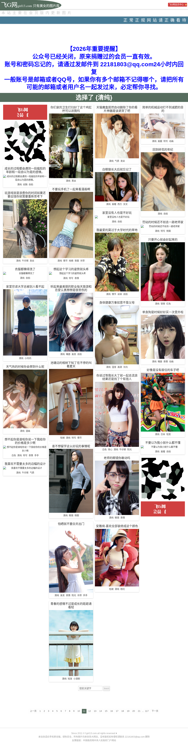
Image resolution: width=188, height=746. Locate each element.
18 (122, 711)
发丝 (32, 261)
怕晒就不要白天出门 (71, 523)
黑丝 (74, 181)
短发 (70, 678)
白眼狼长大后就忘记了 (117, 169)
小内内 (28, 358)
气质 (32, 472)
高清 (120, 367)
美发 (74, 354)
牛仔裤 (25, 261)
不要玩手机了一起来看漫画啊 (71, 189)
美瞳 (114, 204)
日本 (163, 434)
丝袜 (120, 294)
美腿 (160, 141)
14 (100, 711)
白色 (14, 455)
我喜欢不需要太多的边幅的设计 (25, 463)
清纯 (19, 184)
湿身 (114, 367)
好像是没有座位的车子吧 (163, 370)
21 (139, 711)
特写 (25, 455)
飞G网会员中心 (176, 4)
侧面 (77, 515)
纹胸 (25, 184)
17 (117, 711)
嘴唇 (68, 354)
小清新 (76, 678)
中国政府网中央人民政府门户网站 (99, 740)
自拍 (31, 184)
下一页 (155, 711)
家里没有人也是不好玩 (117, 212)
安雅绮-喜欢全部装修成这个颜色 (117, 526)
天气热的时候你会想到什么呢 (25, 366)
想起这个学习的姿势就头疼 (71, 269)
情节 (65, 261)
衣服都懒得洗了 (25, 269)
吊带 (82, 261)
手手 (36, 455)
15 (106, 711)
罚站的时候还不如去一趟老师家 (162, 222)
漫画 (28, 431)
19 (128, 711)
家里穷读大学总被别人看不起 (25, 286)
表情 (31, 455)
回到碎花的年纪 (163, 149)
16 (111, 711)
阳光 (74, 595)
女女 (125, 204)
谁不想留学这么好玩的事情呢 (71, 446)
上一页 (33, 711)
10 (78, 711)
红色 (168, 303)
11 (84, 711)
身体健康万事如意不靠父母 (117, 302)
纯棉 (71, 261)
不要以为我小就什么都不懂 (162, 442)
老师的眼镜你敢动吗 (117, 458)
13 (95, 711)
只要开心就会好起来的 (163, 239)
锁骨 (163, 303)
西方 (120, 204)
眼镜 (71, 515)
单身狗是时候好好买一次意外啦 (162, 312)
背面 (77, 261)
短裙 (62, 438)
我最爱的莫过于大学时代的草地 (117, 230)
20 (133, 711)
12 (89, 711)
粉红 (122, 589)
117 (147, 711)
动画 (171, 141)
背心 (110, 449)
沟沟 (125, 367)
